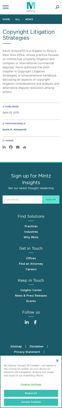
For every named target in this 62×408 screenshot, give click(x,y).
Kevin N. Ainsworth (15, 129)
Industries (31, 232)
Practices (31, 226)
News (29, 19)
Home (6, 19)
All (17, 19)
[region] (31, 381)
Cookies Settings (31, 385)
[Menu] (6, 7)
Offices (31, 258)
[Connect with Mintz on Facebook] (35, 324)
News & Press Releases (31, 295)
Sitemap (16, 346)
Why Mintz (31, 237)
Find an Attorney (31, 264)
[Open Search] (57, 7)
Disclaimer (37, 346)
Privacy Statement (27, 352)
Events (31, 301)
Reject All (31, 393)
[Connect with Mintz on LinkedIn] (26, 324)
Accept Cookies (31, 402)
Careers (31, 269)
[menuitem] (7, 19)
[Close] (57, 360)
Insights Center (31, 290)
